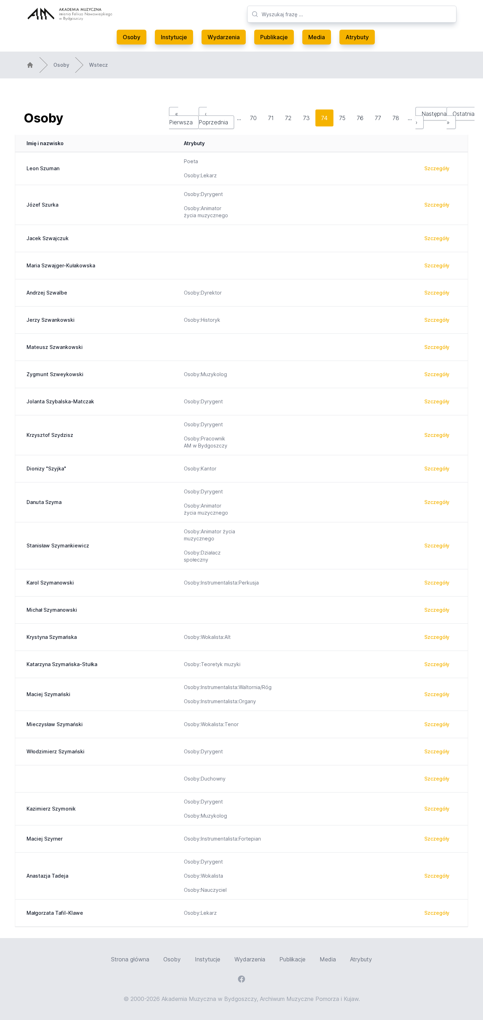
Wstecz (98, 65)
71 (271, 117)
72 (288, 117)
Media (316, 37)
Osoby (131, 37)
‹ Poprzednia (213, 118)
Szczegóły (436, 168)
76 (360, 117)
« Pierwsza (181, 118)
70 (253, 117)
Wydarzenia (224, 37)
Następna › (431, 118)
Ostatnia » (461, 118)
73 (306, 117)
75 (342, 117)
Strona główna (130, 959)
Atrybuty (357, 37)
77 (378, 117)
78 (395, 117)
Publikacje (274, 37)
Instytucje (174, 37)
